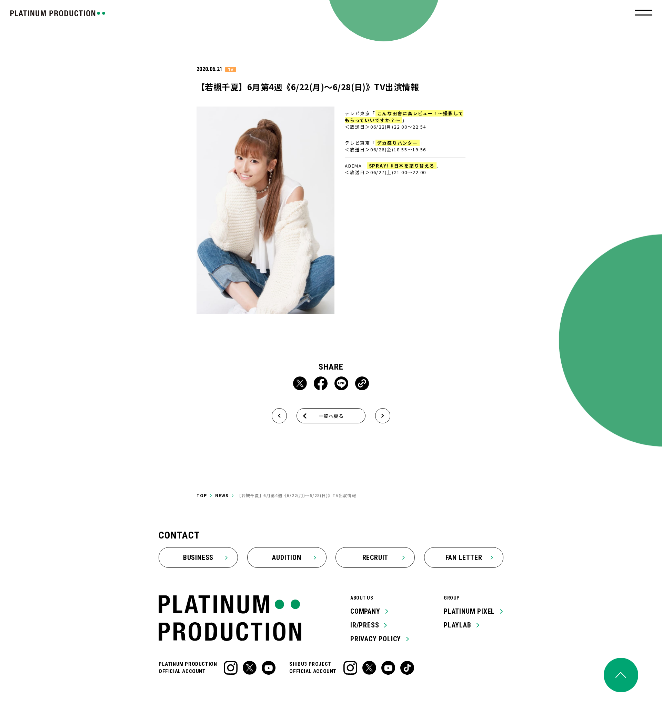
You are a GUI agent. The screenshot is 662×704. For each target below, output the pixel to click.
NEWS (222, 495)
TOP (202, 495)
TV (230, 69)
